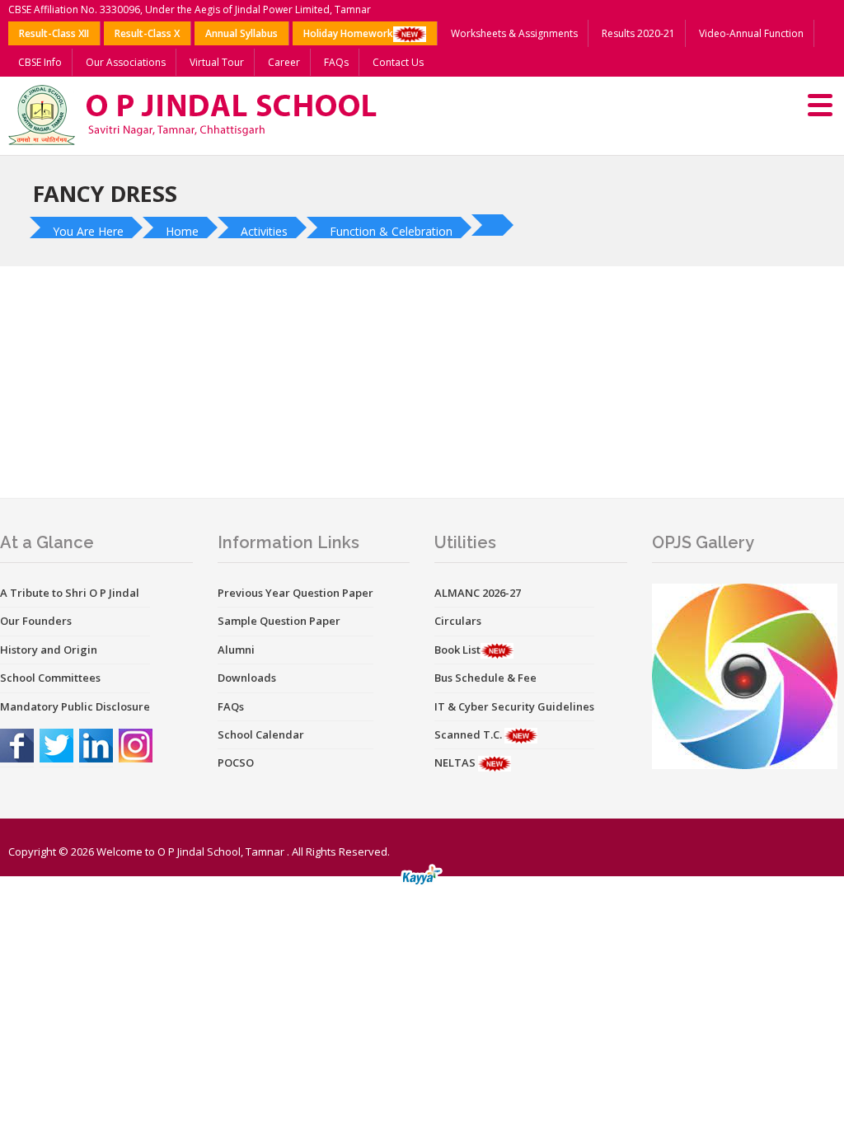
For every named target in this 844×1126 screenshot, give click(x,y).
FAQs (336, 62)
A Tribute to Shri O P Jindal (69, 592)
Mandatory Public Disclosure (75, 706)
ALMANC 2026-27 (477, 592)
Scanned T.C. (469, 734)
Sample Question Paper (279, 620)
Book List (457, 649)
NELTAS (456, 762)
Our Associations (126, 62)
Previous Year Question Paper (295, 592)
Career (284, 62)
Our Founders (36, 620)
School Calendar (261, 734)
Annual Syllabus (241, 33)
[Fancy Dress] (494, 225)
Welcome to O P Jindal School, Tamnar (190, 851)
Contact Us (398, 62)
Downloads (247, 677)
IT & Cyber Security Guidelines (514, 706)
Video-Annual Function (751, 33)
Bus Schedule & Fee (485, 677)
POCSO (236, 762)
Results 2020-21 (638, 33)
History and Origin (48, 649)
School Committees (50, 677)
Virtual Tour (217, 62)
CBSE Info (40, 62)
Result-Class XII (54, 33)
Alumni (236, 649)
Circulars (457, 620)
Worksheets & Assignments (514, 33)
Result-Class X (147, 33)
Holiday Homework (348, 33)
